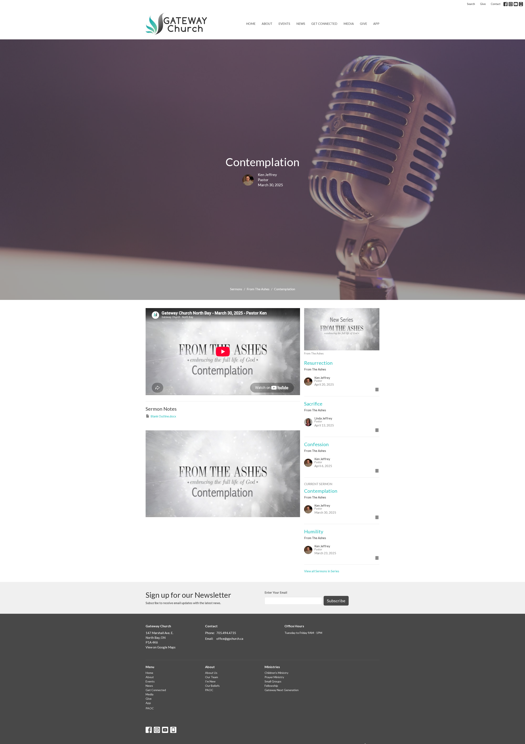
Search (471, 4)
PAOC (150, 708)
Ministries (272, 667)
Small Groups (273, 681)
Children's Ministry (276, 672)
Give (483, 4)
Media (349, 23)
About (267, 23)
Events (284, 23)
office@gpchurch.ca (229, 638)
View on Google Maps (161, 647)
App (376, 23)
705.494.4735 (226, 633)
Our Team (211, 677)
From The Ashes (258, 289)
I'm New (210, 681)
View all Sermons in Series (321, 571)
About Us (211, 672)
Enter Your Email (276, 592)
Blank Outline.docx (163, 416)
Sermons (236, 289)
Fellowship (271, 685)
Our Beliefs (212, 685)
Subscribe (336, 600)
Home (251, 23)
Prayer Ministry (274, 677)
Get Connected (324, 23)
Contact (495, 4)
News (300, 23)
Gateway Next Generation (282, 690)
